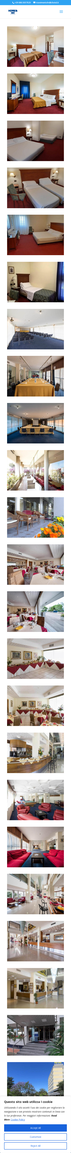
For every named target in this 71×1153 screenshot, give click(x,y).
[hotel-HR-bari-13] (35, 536)
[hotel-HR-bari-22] (35, 301)
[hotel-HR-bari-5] (35, 913)
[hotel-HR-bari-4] (35, 960)
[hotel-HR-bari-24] (35, 254)
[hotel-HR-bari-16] (35, 442)
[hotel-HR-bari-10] (35, 678)
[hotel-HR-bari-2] (35, 1054)
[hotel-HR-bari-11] (35, 631)
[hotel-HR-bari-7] (35, 819)
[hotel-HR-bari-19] (35, 66)
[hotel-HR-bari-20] (35, 113)
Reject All (35, 1145)
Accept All (35, 1127)
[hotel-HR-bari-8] (35, 772)
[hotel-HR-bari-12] (35, 583)
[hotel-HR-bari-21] (35, 160)
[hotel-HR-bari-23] (35, 207)
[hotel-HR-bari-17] (35, 395)
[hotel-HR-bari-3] (35, 1007)
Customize (35, 1136)
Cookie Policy (18, 1119)
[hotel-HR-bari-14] (35, 489)
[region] (35, 1124)
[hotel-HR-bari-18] (35, 348)
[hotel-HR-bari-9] (35, 725)
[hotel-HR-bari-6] (35, 866)
